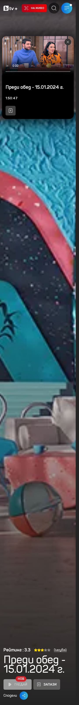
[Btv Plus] (10, 8)
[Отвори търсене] (53, 8)
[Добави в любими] (10, 110)
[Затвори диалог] (68, 42)
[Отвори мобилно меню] (66, 8)
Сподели (10, 695)
